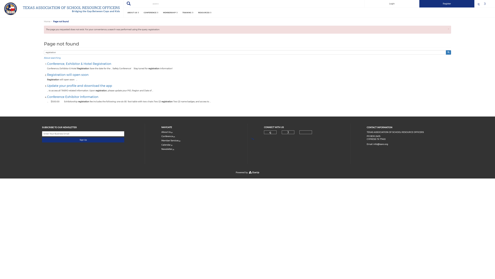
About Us (166, 132)
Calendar (166, 145)
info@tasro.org (380, 144)
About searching (52, 58)
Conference (167, 136)
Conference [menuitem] (150, 12)
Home (47, 21)
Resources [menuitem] (204, 12)
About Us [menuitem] (132, 12)
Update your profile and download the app (79, 86)
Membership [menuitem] (169, 12)
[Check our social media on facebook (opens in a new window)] (288, 132)
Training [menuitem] (187, 12)
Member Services (170, 140)
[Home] (62, 9)
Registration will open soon (68, 75)
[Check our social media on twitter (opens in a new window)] (305, 132)
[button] (448, 29)
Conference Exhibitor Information (72, 97)
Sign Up (83, 140)
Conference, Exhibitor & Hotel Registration (79, 64)
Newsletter (166, 149)
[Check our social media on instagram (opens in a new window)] (270, 132)
